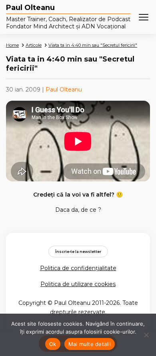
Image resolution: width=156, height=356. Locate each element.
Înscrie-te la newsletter (78, 251)
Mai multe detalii (89, 344)
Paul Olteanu (30, 8)
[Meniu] (143, 17)
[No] (146, 335)
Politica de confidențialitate (78, 268)
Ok (52, 344)
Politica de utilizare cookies (78, 284)
